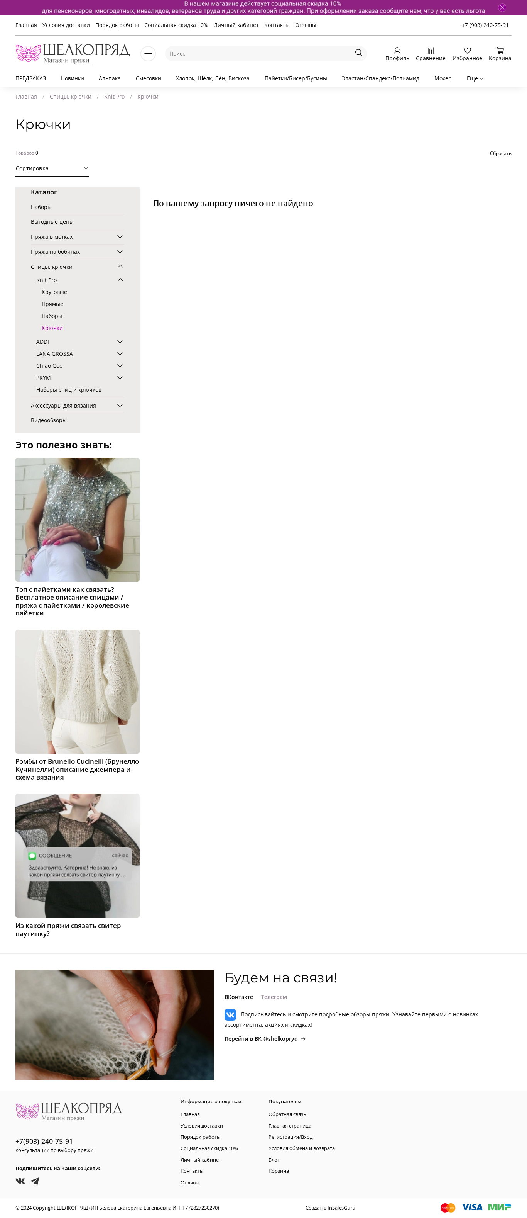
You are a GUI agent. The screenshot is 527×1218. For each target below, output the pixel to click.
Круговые (54, 292)
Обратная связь (287, 1114)
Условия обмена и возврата (302, 1148)
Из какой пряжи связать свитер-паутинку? (69, 929)
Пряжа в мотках (52, 236)
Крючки (52, 327)
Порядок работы (117, 25)
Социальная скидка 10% (176, 25)
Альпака (110, 78)
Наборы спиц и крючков (68, 389)
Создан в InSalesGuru (330, 1207)
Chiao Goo (49, 365)
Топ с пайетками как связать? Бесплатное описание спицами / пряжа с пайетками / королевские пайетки (72, 601)
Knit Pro (114, 96)
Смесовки (148, 78)
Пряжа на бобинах (55, 251)
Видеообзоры (49, 420)
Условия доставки (66, 25)
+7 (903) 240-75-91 (485, 25)
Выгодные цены (52, 221)
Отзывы (305, 25)
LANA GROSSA (54, 353)
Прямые (52, 303)
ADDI (42, 341)
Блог (274, 1160)
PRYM (43, 377)
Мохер (443, 78)
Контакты (277, 25)
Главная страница (290, 1126)
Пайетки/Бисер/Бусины (296, 78)
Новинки (72, 78)
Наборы (41, 207)
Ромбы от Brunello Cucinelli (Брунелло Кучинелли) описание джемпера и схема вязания (77, 769)
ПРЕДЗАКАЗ (30, 78)
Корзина (279, 1171)
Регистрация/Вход (290, 1137)
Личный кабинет (236, 25)
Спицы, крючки (70, 96)
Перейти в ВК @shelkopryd (261, 1038)
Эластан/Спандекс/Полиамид (380, 78)
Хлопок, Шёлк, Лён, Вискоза (213, 78)
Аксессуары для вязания (63, 405)
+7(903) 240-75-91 (44, 1141)
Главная (26, 25)
